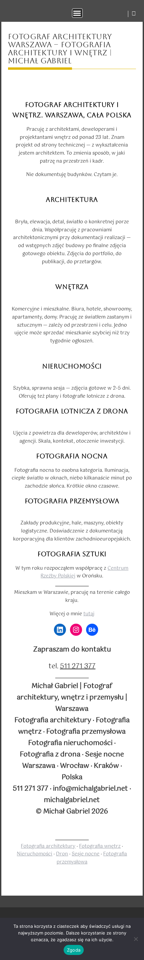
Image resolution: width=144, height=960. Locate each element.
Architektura (72, 199)
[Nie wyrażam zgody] (135, 939)
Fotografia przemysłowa (72, 501)
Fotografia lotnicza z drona (72, 411)
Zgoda (73, 950)
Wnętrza (71, 286)
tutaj (88, 614)
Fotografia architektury (48, 846)
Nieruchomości (72, 366)
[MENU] (77, 13)
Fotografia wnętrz (100, 846)
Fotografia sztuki (72, 554)
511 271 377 (77, 666)
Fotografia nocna (71, 456)
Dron (62, 854)
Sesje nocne (85, 854)
